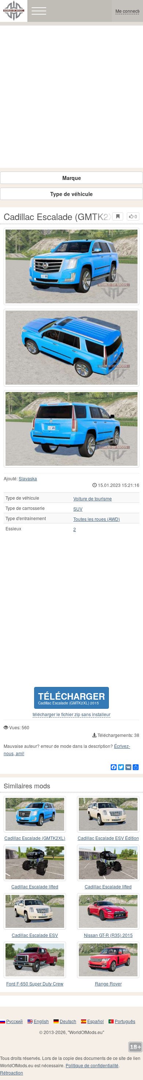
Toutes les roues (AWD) (96, 519)
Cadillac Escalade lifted (34, 886)
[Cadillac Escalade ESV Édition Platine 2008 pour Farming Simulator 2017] (108, 814)
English (41, 1021)
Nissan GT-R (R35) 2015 (108, 935)
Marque (71, 177)
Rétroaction (11, 1072)
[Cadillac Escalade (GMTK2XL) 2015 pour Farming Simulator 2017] (71, 266)
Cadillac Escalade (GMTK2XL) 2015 (34, 838)
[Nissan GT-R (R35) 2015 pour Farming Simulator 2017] (108, 911)
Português (125, 1021)
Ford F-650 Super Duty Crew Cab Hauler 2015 (34, 983)
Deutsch (68, 1021)
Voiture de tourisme (92, 498)
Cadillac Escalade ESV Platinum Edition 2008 (35, 935)
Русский (14, 1021)
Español (95, 1021)
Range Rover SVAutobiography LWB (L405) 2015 (108, 983)
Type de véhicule (71, 193)
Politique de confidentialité (92, 1065)
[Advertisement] (71, 97)
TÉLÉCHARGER (71, 698)
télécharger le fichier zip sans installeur (71, 714)
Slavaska (28, 478)
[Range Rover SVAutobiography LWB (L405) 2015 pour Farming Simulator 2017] (108, 960)
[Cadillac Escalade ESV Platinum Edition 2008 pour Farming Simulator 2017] (35, 911)
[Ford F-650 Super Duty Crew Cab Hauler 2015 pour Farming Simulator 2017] (35, 960)
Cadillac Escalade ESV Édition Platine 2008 (108, 838)
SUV (77, 509)
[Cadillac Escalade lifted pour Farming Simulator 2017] (35, 863)
